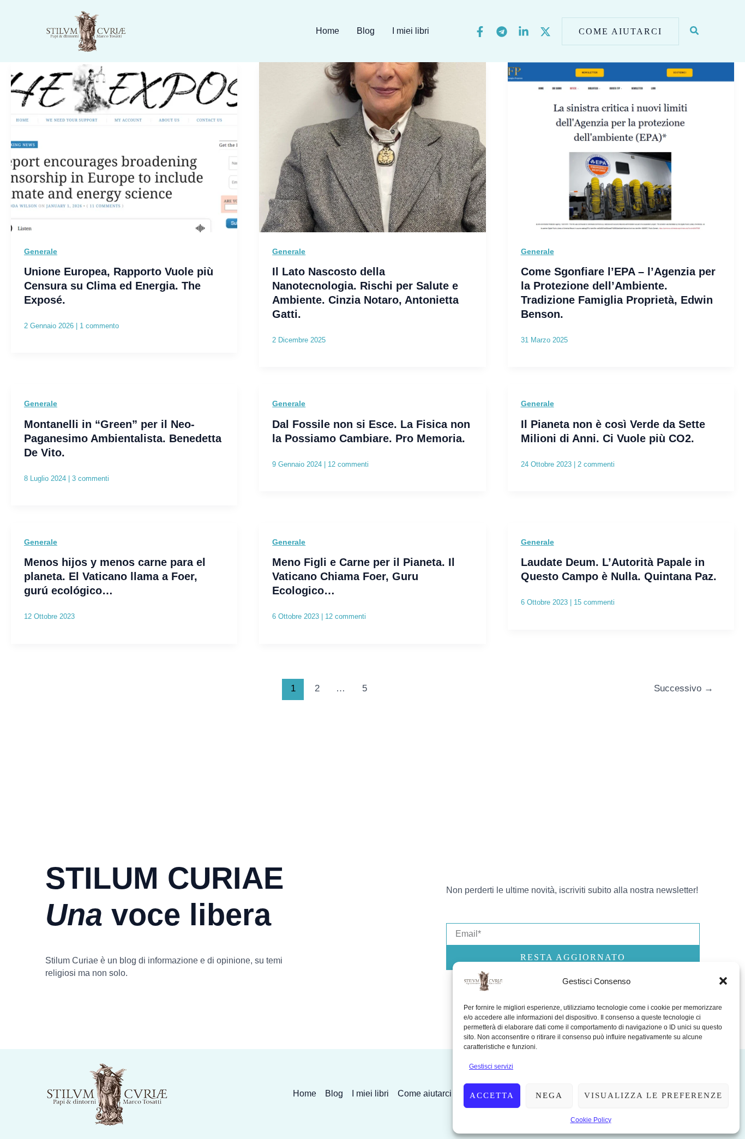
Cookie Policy (590, 1120)
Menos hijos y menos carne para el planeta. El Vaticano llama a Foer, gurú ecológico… (115, 576)
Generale (40, 251)
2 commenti (596, 464)
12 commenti (348, 464)
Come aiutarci (425, 1093)
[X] (545, 31)
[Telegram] (501, 31)
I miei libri (410, 30)
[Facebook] (479, 31)
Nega (549, 1095)
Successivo (683, 688)
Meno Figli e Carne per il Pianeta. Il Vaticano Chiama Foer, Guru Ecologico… (363, 576)
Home (327, 30)
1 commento (99, 326)
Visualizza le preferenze (653, 1095)
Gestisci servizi (491, 1066)
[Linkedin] (523, 31)
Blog (366, 30)
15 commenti (594, 602)
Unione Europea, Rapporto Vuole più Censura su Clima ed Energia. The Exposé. (118, 286)
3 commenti (90, 478)
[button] (723, 980)
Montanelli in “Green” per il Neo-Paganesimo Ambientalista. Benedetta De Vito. (122, 438)
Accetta (492, 1095)
